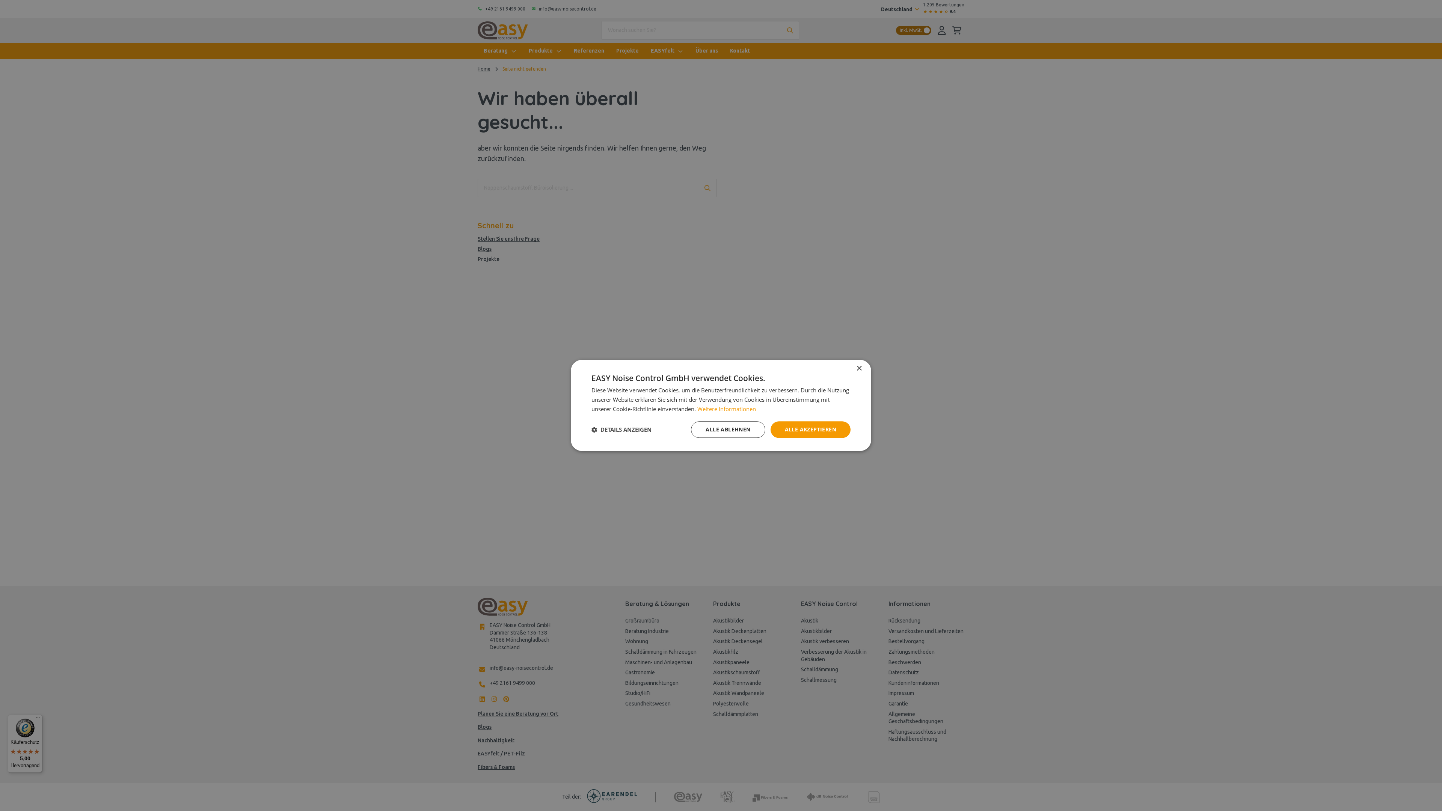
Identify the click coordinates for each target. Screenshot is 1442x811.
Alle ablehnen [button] (728, 429)
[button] (621, 429)
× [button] (859, 368)
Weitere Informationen (726, 409)
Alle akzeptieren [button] (810, 429)
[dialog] (721, 405)
